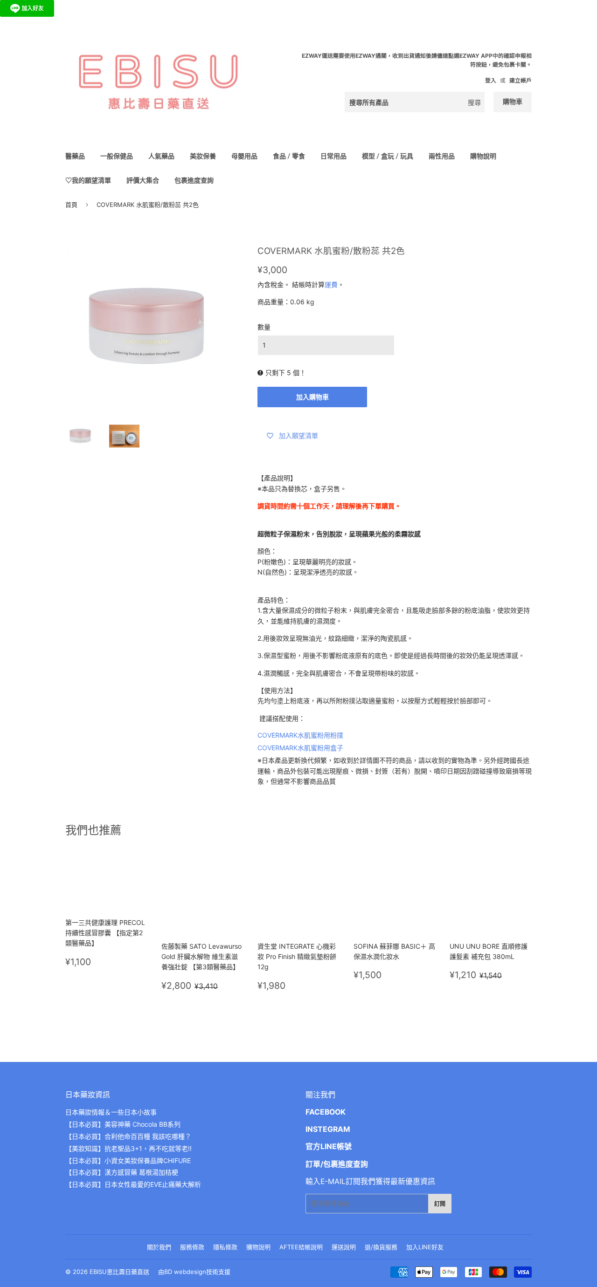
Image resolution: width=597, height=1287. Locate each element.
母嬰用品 (244, 156)
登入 (490, 80)
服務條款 (192, 1247)
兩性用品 (442, 156)
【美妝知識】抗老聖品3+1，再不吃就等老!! (128, 1148)
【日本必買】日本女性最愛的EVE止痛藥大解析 (133, 1184)
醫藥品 (75, 156)
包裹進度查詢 (194, 180)
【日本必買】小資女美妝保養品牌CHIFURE (128, 1160)
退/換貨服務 (381, 1247)
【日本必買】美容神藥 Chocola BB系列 (122, 1124)
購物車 (512, 101)
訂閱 (439, 1203)
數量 (264, 327)
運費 (331, 284)
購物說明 (483, 156)
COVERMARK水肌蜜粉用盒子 (300, 748)
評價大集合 (142, 180)
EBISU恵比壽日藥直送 (119, 1271)
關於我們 (159, 1247)
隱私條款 (225, 1247)
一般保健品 (116, 156)
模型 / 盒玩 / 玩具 (387, 156)
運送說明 (344, 1247)
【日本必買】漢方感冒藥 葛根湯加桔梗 (121, 1172)
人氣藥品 (161, 156)
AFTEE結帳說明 (301, 1247)
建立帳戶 (520, 80)
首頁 (71, 204)
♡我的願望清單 (88, 180)
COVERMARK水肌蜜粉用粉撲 (300, 735)
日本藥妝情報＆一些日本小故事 (111, 1112)
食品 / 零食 (289, 156)
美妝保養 (203, 156)
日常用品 (333, 156)
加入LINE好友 (425, 1247)
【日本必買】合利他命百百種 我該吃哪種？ (128, 1136)
